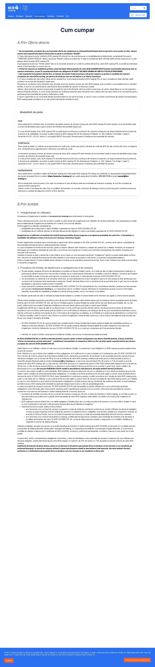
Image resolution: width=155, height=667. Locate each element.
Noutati (29, 16)
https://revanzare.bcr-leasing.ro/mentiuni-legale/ (59, 238)
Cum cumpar (39, 16)
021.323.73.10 (104, 176)
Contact (50, 16)
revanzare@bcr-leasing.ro (63, 361)
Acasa (11, 16)
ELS (67, 16)
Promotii (60, 16)
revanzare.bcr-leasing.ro (60, 216)
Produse (19, 16)
